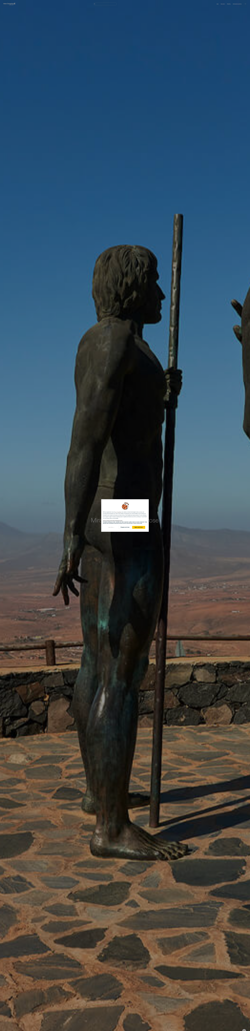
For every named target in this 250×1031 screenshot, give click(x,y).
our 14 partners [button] (118, 512)
